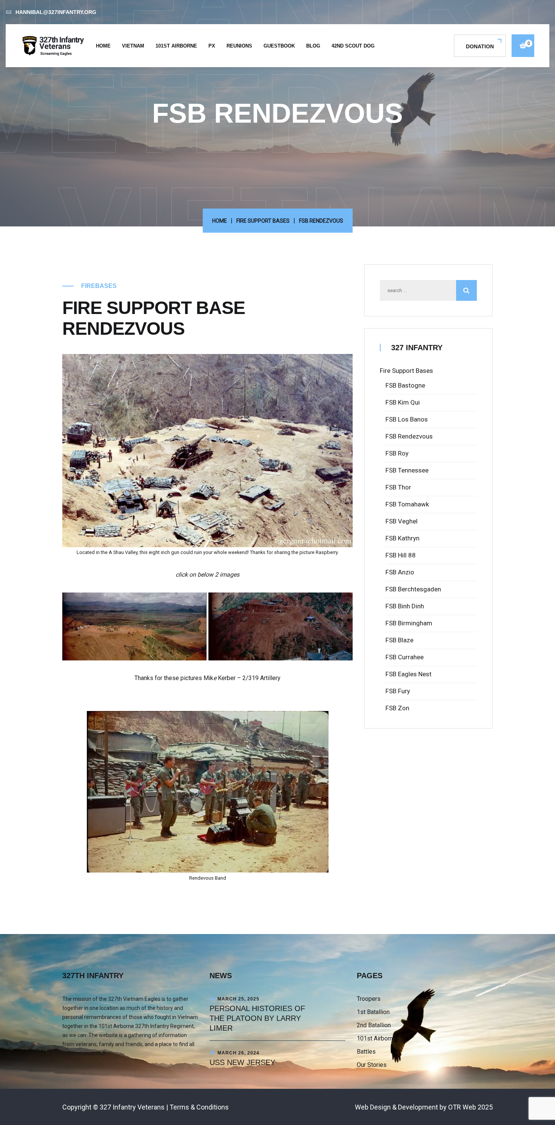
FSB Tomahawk (407, 504)
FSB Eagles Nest (408, 674)
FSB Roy (397, 453)
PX (211, 46)
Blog (313, 46)
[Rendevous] (280, 626)
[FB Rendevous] (134, 626)
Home (103, 46)
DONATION (480, 46)
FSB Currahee (404, 657)
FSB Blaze (399, 640)
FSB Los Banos (406, 419)
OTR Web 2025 (470, 1107)
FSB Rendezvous (409, 436)
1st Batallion (373, 1012)
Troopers (369, 998)
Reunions (239, 46)
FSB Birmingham (408, 623)
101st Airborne (176, 46)
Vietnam (133, 46)
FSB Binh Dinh (404, 606)
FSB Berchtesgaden (413, 589)
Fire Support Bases (263, 221)
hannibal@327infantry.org (55, 12)
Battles (366, 1051)
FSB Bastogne (405, 385)
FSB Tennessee (407, 470)
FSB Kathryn (402, 538)
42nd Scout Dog (353, 46)
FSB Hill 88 (400, 555)
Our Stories (372, 1064)
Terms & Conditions (199, 1107)
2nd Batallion (374, 1025)
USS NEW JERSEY (242, 1062)
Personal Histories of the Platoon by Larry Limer (257, 1018)
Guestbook (279, 46)
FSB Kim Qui (402, 402)
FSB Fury (397, 691)
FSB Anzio (399, 572)
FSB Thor (398, 487)
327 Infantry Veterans (132, 1107)
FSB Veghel (401, 521)
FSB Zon (397, 708)
